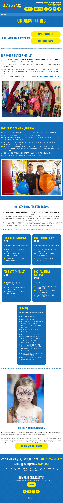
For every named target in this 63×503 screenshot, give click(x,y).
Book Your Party (45, 41)
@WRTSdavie (43, 464)
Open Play (17, 469)
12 (44, 423)
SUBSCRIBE (31, 484)
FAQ (49, 469)
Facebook (46, 3)
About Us (9, 469)
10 (39, 423)
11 (42, 423)
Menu (5, 14)
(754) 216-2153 (57, 5)
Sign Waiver (38, 9)
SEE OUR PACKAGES (45, 34)
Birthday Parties (40, 469)
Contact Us (34, 471)
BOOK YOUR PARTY (31, 445)
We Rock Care (28, 469)
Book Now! (28, 9)
